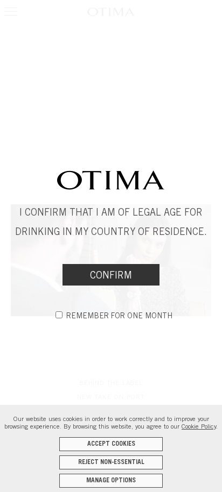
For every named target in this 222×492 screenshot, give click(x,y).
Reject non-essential (111, 462)
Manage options (111, 480)
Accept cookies (111, 444)
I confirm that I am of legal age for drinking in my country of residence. (111, 223)
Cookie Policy (199, 427)
